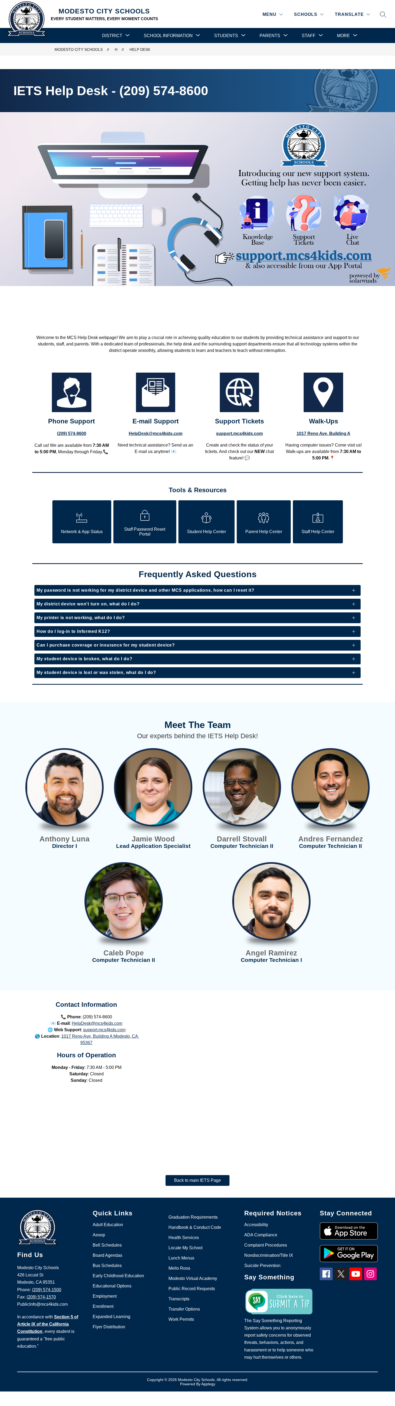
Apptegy (208, 1384)
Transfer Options (184, 1309)
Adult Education (108, 1224)
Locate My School (185, 1248)
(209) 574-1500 (46, 1289)
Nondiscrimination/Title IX (268, 1255)
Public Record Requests (191, 1288)
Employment (105, 1296)
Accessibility (256, 1224)
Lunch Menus (181, 1258)
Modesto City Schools (79, 49)
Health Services (183, 1237)
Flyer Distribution (109, 1327)
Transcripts (178, 1299)
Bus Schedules (107, 1265)
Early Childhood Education (118, 1275)
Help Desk (140, 49)
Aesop (99, 1235)
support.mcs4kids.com (104, 1029)
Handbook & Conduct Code (194, 1227)
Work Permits (181, 1319)
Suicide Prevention (262, 1265)
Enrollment (103, 1306)
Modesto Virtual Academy (192, 1278)
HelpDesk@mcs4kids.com (97, 1023)
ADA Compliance (260, 1235)
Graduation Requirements (193, 1217)
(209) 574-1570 (41, 1297)
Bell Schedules (107, 1245)
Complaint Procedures (265, 1245)
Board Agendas (107, 1255)
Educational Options (112, 1286)
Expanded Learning (111, 1316)
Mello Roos (179, 1268)
